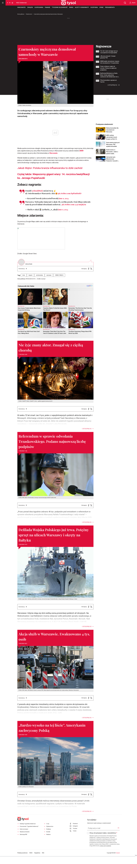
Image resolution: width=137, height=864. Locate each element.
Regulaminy (37, 853)
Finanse (47, 7)
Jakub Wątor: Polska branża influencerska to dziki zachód (49, 168)
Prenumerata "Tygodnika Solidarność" (29, 826)
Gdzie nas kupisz (24, 829)
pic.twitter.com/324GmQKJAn (74, 204)
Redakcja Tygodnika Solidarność (28, 824)
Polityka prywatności (22, 853)
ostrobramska (39, 275)
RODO (30, 853)
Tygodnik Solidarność (60, 7)
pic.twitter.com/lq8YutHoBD (69, 193)
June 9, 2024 (64, 198)
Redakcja (48, 829)
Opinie (101, 7)
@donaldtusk (37, 191)
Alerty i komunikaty (82, 7)
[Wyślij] (118, 827)
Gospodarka (38, 7)
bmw (24, 275)
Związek (30, 7)
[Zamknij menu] (2, 3)
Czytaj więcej (112, 85)
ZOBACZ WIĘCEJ (59, 275)
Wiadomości (21, 7)
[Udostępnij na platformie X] (91, 269)
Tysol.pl (118, 853)
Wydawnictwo (49, 826)
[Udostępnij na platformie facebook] (89, 269)
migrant (30, 275)
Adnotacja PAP (23, 834)
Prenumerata (110, 7)
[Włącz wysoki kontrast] (12, 3)
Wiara (71, 7)
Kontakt (48, 832)
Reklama (48, 834)
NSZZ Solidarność (21, 3)
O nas (47, 824)
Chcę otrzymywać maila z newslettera (103, 833)
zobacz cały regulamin (105, 846)
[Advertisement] (68, 30)
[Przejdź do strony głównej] (66, 3)
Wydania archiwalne (24, 832)
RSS (43, 853)
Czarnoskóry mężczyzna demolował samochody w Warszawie (48, 14)
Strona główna (20, 14)
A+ (10, 3)
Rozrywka (94, 7)
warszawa (48, 275)
